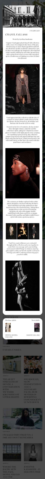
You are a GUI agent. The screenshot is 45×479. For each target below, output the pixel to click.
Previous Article (11, 329)
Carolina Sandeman (25, 39)
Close (22, 8)
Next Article (33, 328)
